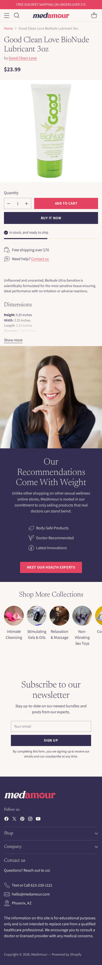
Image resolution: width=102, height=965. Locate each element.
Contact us (40, 258)
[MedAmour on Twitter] (14, 819)
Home (8, 28)
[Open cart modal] (94, 15)
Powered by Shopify (66, 954)
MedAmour (39, 954)
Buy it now (51, 217)
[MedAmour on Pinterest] (22, 819)
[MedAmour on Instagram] (30, 819)
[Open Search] (16, 15)
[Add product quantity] (26, 203)
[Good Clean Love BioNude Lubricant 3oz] (51, 131)
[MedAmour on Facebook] (6, 819)
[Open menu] (6, 15)
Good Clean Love (23, 58)
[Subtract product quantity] (8, 203)
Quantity (11, 192)
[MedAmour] (51, 15)
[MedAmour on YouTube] (38, 819)
